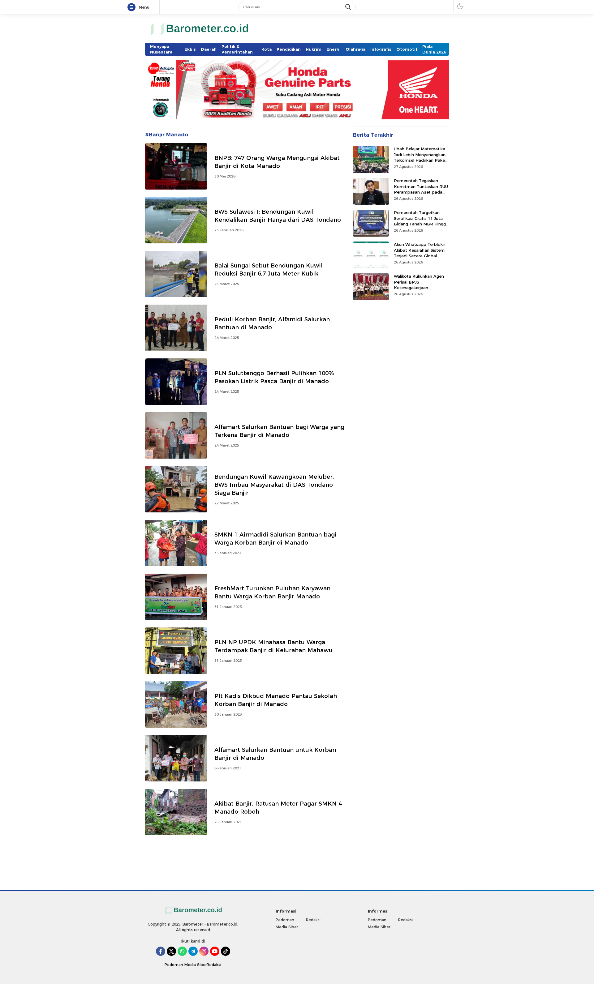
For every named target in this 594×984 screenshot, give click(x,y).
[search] (349, 7)
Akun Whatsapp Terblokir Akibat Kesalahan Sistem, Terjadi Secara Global (420, 250)
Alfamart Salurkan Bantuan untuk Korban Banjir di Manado (275, 753)
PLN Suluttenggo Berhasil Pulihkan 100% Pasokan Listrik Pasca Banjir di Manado (274, 377)
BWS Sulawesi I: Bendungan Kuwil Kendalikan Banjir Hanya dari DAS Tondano (277, 215)
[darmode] (460, 6)
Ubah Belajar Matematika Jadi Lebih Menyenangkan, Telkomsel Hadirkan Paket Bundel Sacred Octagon (420, 157)
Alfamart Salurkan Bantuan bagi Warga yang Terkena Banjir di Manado (279, 431)
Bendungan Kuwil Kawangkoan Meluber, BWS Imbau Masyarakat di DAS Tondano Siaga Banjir (274, 484)
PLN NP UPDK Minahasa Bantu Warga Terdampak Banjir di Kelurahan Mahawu (273, 646)
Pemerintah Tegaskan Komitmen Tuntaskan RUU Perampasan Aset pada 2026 (421, 189)
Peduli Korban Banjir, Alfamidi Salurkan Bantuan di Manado (272, 323)
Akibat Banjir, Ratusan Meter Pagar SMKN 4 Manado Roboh (278, 807)
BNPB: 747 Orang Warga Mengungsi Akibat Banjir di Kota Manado (277, 161)
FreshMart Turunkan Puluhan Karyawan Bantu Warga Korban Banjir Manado (272, 592)
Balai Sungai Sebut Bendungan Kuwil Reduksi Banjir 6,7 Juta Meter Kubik (268, 269)
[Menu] (133, 7)
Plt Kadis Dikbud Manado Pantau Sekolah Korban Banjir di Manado (275, 700)
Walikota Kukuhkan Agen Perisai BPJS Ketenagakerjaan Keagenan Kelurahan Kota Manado (420, 287)
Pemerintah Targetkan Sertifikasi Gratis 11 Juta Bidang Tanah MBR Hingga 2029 (421, 221)
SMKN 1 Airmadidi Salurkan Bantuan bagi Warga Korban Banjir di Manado (275, 538)
